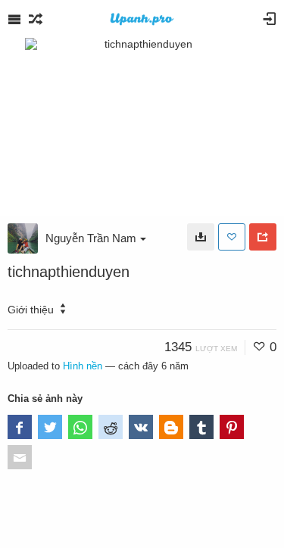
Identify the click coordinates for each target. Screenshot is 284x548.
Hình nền (82, 366)
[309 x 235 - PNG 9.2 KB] (200, 237)
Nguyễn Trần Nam (90, 238)
